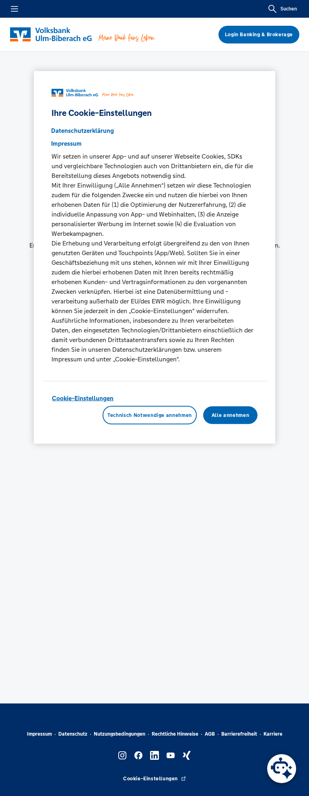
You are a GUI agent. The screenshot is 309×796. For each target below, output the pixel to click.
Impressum (39, 734)
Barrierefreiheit (239, 734)
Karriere (273, 734)
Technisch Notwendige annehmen (149, 415)
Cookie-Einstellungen (82, 398)
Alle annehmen (230, 415)
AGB (210, 734)
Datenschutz (72, 734)
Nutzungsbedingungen (119, 734)
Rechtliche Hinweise (175, 734)
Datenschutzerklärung (82, 130)
